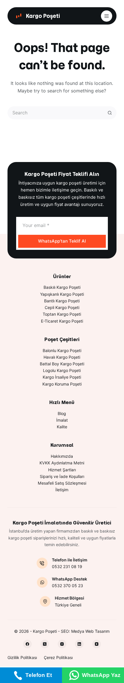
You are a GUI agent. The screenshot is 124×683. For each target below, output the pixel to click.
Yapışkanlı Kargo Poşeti (62, 294)
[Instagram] (62, 644)
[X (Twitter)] (44, 644)
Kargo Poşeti (43, 16)
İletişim (61, 489)
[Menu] (106, 16)
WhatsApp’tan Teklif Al (62, 241)
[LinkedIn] (79, 644)
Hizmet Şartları (62, 469)
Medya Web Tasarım (90, 631)
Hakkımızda (62, 456)
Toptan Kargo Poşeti (62, 314)
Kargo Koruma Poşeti (62, 383)
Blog (62, 413)
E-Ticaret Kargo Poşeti (62, 321)
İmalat (62, 420)
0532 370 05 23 (67, 585)
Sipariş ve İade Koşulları (62, 476)
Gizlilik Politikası (22, 657)
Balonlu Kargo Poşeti (62, 350)
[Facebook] (27, 644)
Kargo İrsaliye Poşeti (62, 377)
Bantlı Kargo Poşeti (62, 300)
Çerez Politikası (58, 657)
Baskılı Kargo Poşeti (62, 287)
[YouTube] (96, 644)
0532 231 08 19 (67, 566)
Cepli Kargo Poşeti (62, 307)
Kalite (62, 426)
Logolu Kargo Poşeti (62, 370)
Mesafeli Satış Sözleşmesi (62, 483)
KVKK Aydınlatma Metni (62, 462)
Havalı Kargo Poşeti (62, 357)
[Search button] (110, 112)
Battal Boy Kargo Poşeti (62, 363)
